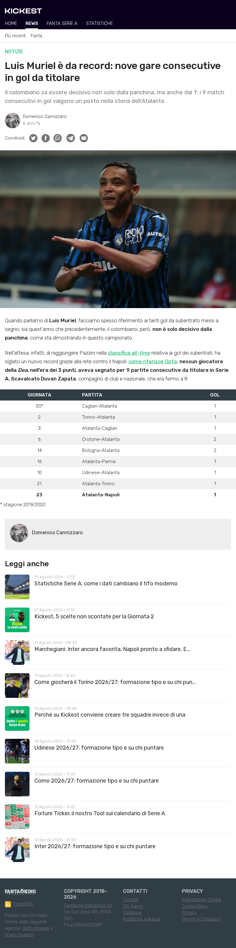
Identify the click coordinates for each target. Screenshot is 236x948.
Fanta (36, 36)
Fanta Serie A (62, 23)
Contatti (131, 899)
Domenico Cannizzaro (45, 116)
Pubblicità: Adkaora (141, 919)
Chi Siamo (133, 906)
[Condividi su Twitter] (33, 138)
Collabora (132, 912)
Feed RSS (23, 904)
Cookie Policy (195, 906)
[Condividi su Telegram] (71, 138)
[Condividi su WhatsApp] (57, 138)
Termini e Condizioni (201, 919)
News (32, 23)
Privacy (189, 912)
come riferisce (146, 361)
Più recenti (15, 36)
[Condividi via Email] (84, 138)
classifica (129, 353)
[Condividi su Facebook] (45, 138)
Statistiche (99, 23)
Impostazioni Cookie (202, 899)
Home (11, 23)
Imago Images (19, 935)
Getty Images (35, 928)
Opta (171, 361)
